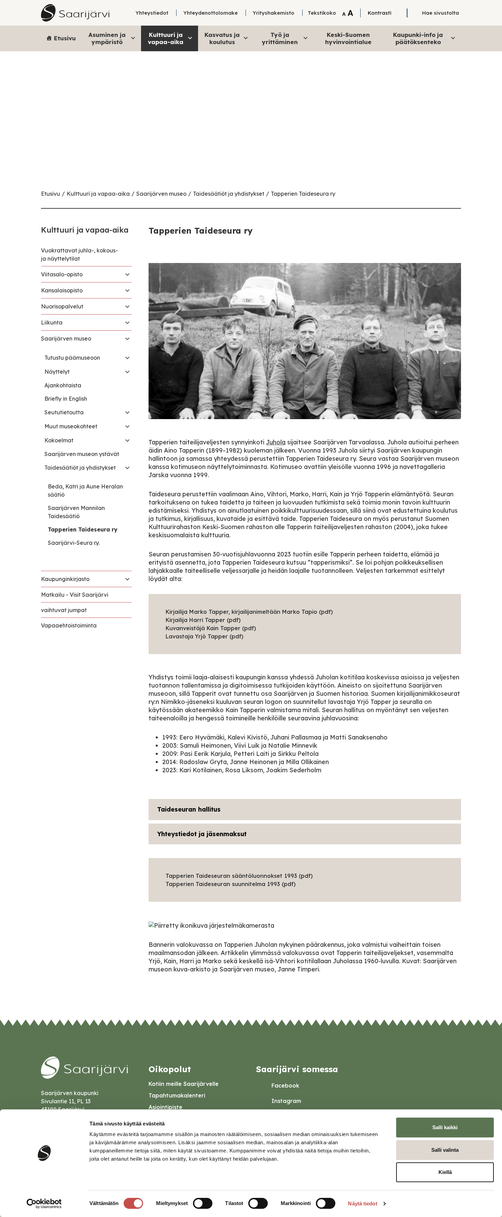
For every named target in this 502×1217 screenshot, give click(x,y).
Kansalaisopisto (62, 290)
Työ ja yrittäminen (280, 38)
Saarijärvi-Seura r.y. (74, 542)
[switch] (202, 1203)
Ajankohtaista (62, 385)
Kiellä (445, 1172)
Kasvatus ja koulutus (222, 38)
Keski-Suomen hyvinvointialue (348, 38)
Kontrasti (379, 13)
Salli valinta (445, 1150)
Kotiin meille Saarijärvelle (184, 1083)
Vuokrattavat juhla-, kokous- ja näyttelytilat (79, 254)
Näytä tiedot (362, 1203)
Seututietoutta (64, 412)
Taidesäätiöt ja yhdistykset (228, 193)
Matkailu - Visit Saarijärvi (74, 594)
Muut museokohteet (70, 426)
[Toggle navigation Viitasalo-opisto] (127, 274)
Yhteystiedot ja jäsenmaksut (202, 834)
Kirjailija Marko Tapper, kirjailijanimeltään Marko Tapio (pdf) (249, 611)
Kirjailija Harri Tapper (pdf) (203, 620)
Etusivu (65, 38)
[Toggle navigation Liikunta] (127, 322)
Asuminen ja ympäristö (107, 38)
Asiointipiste (165, 1107)
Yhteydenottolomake (210, 13)
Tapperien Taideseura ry (303, 193)
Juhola (275, 442)
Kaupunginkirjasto (65, 579)
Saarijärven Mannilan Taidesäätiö (76, 512)
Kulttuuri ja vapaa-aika (165, 38)
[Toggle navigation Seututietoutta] (127, 412)
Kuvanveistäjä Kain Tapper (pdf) (211, 628)
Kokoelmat (58, 440)
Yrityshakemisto (273, 13)
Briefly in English (65, 398)
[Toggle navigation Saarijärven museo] (127, 338)
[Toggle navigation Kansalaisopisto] (127, 290)
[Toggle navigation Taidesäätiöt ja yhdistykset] (127, 467)
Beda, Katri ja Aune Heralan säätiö (85, 490)
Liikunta (51, 322)
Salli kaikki (445, 1127)
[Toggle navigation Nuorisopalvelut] (127, 306)
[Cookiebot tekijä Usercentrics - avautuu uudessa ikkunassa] (44, 1204)
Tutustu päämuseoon (72, 357)
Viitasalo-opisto (62, 274)
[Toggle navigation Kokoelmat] (127, 440)
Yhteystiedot (152, 13)
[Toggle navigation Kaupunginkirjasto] (127, 579)
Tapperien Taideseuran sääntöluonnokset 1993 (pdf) (239, 875)
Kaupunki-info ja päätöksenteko (418, 38)
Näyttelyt (57, 371)
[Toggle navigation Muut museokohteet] (127, 426)
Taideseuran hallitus (189, 809)
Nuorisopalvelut (62, 306)
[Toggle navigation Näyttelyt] (127, 371)
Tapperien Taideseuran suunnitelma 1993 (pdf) (231, 884)
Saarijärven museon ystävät (81, 454)
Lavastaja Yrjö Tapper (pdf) (204, 636)
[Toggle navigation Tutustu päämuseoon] (127, 357)
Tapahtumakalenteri (177, 1095)
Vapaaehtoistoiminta (69, 625)
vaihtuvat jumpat (64, 610)
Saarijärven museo (161, 193)
